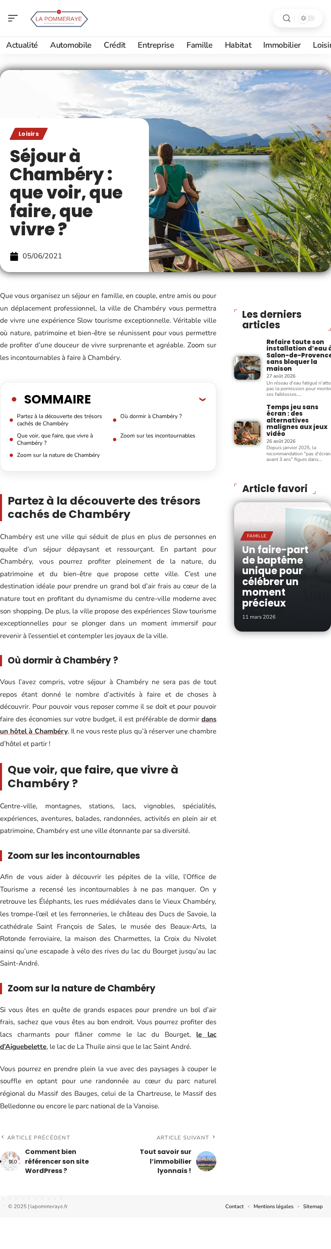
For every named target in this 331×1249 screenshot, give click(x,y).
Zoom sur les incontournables (157, 436)
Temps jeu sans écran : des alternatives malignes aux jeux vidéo (296, 420)
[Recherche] (286, 18)
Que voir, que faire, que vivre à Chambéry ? (55, 439)
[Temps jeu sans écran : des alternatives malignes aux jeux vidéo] (247, 433)
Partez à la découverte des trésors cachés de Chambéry (59, 419)
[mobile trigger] (15, 18)
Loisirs (29, 134)
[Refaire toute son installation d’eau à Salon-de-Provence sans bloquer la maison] (247, 368)
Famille (256, 536)
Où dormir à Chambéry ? (151, 416)
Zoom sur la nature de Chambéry (58, 455)
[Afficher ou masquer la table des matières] (148, 399)
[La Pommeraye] (58, 18)
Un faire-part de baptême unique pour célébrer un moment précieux (275, 576)
